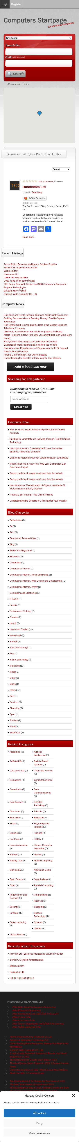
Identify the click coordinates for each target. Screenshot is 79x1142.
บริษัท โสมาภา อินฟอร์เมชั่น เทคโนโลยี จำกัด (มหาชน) (38, 1023)
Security (14, 907)
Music (13, 684)
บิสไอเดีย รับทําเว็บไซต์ (15, 291)
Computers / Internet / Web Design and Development (36, 581)
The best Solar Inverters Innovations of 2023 (32, 1084)
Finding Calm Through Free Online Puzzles (25, 355)
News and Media (42, 870)
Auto (12, 532)
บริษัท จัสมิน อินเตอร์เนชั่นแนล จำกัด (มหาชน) (34, 1007)
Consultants (16, 789)
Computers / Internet (20, 568)
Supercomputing (18, 922)
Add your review (46, 181)
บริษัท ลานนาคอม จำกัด (23, 1020)
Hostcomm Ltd (34, 187)
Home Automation (19, 845)
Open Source (16, 879)
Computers (15, 562)
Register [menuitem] (16, 4)
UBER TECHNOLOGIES (16, 277)
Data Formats (16, 802)
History (37, 839)
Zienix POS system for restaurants (20, 267)
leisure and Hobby (19, 659)
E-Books (14, 599)
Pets (12, 696)
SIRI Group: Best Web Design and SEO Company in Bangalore (35, 284)
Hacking (38, 833)
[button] (73, 1095)
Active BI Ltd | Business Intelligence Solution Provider (30, 264)
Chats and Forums (43, 770)
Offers (13, 690)
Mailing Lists (16, 860)
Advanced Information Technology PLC (29, 1040)
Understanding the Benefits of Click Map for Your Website (32, 358)
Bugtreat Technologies (15, 287)
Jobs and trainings (19, 647)
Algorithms (15, 752)
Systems (38, 922)
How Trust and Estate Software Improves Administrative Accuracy (36, 315)
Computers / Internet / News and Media (29, 574)
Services (14, 702)
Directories (15, 811)
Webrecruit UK (11, 271)
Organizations (41, 879)
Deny (39, 1123)
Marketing (15, 666)
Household (15, 635)
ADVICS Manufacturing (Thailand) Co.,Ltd (31, 1037)
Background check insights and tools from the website (30, 341)
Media (13, 672)
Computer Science (43, 780)
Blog (12, 544)
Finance (14, 617)
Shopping (14, 708)
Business (14, 556)
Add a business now (30, 367)
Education (15, 817)
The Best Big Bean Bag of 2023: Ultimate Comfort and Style (39, 1087)
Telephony (37, 192)
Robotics (38, 901)
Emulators (39, 817)
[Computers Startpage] (8, 84)
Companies (15, 780)
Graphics (14, 833)
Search (18, 74)
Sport (12, 714)
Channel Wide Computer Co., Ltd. (20, 294)
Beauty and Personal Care (23, 538)
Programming (41, 895)
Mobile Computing (43, 860)
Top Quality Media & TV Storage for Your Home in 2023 (37, 1081)
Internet (13, 641)
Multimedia (15, 870)
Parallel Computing (43, 885)
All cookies (39, 1113)
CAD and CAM (17, 770)
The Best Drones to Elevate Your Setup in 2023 (33, 1060)
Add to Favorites (37, 198)
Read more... (29, 237)
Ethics (13, 823)
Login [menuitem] (4, 4)
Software (14, 913)
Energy (13, 605)
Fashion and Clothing (20, 611)
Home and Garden (19, 629)
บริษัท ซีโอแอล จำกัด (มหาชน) (26, 1010)
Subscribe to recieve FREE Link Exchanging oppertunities (32, 390)
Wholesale (15, 732)
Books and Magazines (21, 550)
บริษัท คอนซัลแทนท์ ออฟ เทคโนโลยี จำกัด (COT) (35, 1014)
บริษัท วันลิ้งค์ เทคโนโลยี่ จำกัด (26, 1027)
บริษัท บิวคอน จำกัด (21, 1017)
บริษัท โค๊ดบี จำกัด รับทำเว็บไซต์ (19, 281)
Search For (12, 45)
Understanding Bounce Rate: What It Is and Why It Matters (38, 1070)
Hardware (15, 839)
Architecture (16, 520)
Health (13, 623)
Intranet (38, 854)
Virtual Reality (17, 934)
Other (12, 885)
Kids (12, 653)
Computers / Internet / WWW (24, 587)
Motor (12, 678)
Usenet (37, 928)
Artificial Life (16, 761)
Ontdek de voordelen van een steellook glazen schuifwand (33, 331)
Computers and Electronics (23, 593)
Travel (13, 726)
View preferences (39, 1133)
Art (11, 526)
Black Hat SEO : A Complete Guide (27, 1073)
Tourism (14, 720)
